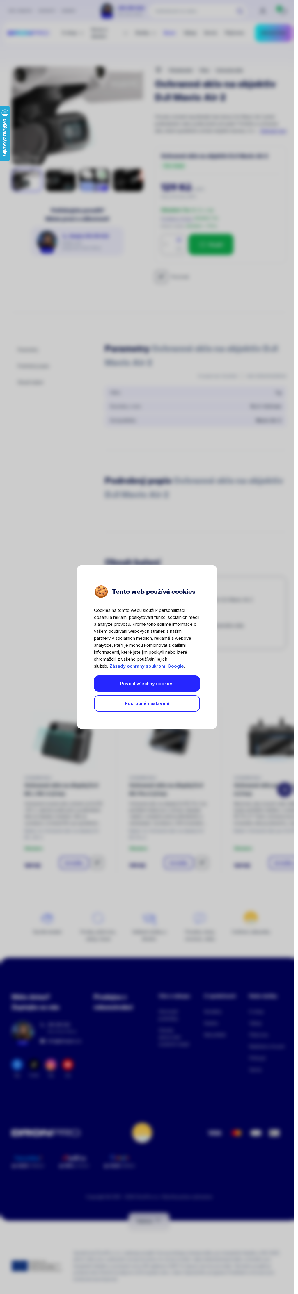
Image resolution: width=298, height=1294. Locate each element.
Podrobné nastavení (147, 703)
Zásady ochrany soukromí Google (146, 666)
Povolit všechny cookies (147, 683)
